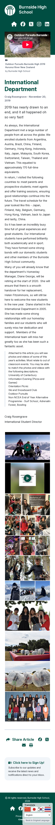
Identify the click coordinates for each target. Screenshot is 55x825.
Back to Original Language (38, 820)
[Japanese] (34, 809)
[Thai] (48, 809)
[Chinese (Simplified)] (27, 809)
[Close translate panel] (49, 805)
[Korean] (41, 809)
